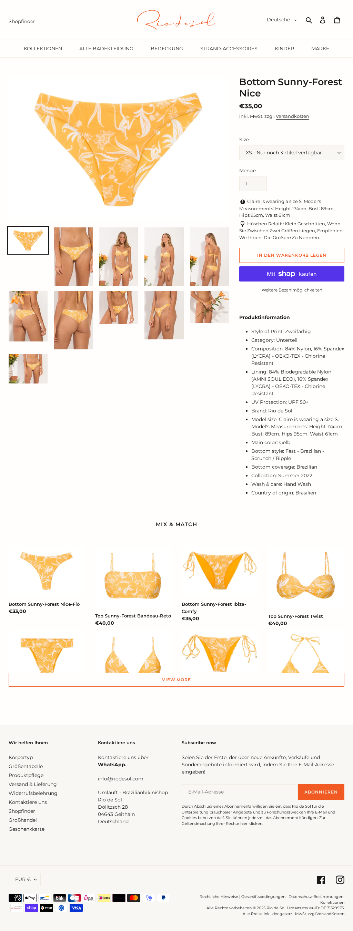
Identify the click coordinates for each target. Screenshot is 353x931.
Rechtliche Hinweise (219, 896)
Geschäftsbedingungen (263, 896)
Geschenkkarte (26, 829)
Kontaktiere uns (28, 802)
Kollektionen (332, 902)
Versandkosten (292, 116)
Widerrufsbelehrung (33, 793)
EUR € (23, 879)
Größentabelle (26, 766)
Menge (247, 170)
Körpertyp (21, 757)
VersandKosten (330, 913)
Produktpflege (26, 775)
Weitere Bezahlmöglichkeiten (292, 290)
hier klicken (251, 823)
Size (244, 139)
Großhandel (23, 820)
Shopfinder (22, 811)
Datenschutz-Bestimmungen (316, 896)
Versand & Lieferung (33, 784)
